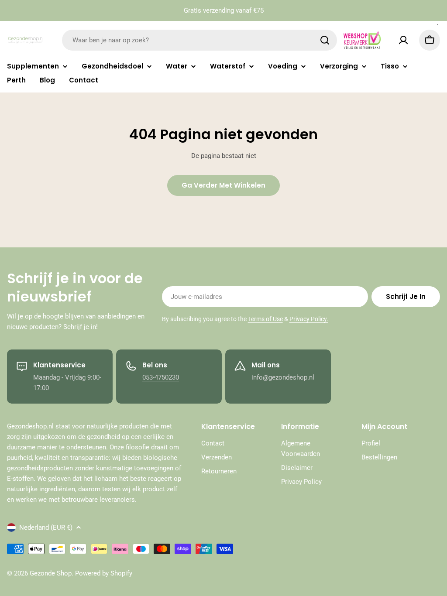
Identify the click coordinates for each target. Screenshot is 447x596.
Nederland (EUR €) (45, 527)
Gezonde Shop (51, 573)
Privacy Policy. (308, 318)
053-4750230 (160, 377)
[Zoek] (325, 40)
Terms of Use (265, 318)
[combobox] (199, 40)
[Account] (403, 40)
